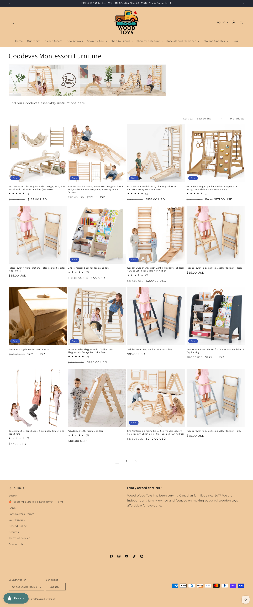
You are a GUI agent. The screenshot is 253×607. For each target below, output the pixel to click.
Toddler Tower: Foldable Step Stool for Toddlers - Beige (214, 268)
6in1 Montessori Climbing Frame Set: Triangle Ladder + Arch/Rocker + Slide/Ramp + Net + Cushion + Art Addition (156, 432)
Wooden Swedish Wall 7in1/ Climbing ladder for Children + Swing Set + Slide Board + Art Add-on (155, 269)
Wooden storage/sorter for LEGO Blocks (29, 349)
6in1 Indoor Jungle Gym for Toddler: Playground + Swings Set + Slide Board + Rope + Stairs (212, 188)
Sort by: (188, 118)
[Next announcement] (243, 3)
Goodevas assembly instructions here (54, 103)
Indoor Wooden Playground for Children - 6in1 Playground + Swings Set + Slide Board (91, 351)
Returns (14, 532)
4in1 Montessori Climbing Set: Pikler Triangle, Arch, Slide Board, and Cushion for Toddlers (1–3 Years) (37, 188)
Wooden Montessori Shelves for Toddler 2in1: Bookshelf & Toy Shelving (215, 351)
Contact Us (16, 544)
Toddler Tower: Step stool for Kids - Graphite (149, 349)
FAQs (12, 507)
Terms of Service (19, 538)
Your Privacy (17, 519)
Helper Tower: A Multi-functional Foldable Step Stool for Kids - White (37, 269)
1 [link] (117, 461)
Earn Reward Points (21, 513)
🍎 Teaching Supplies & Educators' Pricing (36, 501)
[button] (12, 22)
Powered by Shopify (45, 599)
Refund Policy (18, 526)
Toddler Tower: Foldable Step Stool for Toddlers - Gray (214, 431)
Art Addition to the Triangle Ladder (85, 431)
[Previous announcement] (10, 3)
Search (13, 495)
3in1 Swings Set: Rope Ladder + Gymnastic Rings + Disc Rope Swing (36, 432)
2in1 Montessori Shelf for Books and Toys (88, 268)
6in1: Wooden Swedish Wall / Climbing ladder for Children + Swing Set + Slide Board (152, 188)
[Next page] (136, 461)
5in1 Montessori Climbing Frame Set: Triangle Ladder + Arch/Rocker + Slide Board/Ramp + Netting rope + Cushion (95, 189)
